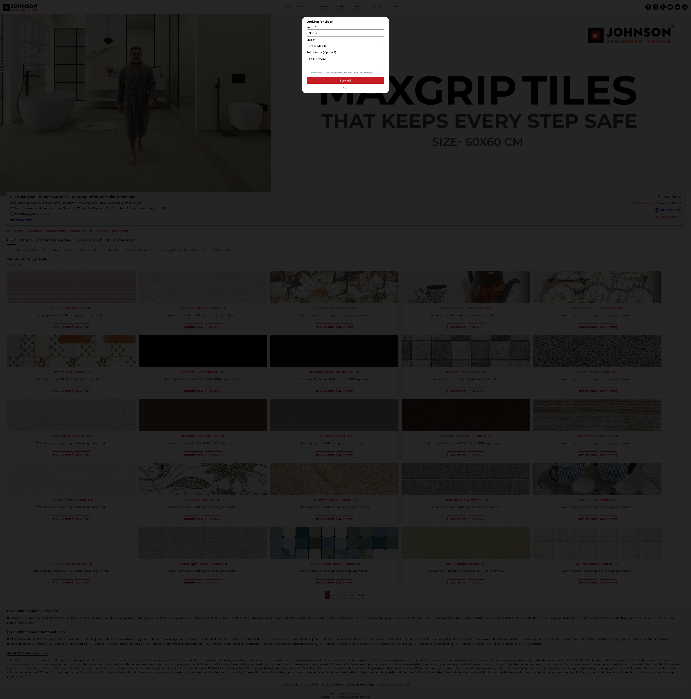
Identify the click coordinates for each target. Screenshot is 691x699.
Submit (345, 80)
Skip (345, 88)
